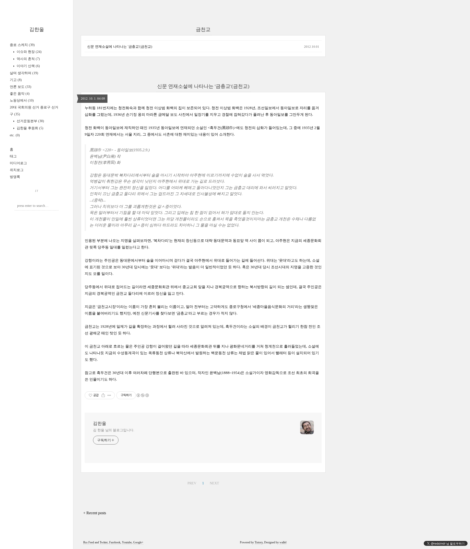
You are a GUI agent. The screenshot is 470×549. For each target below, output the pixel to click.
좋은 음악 (20, 93)
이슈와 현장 (29, 52)
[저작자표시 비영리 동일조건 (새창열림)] (142, 395)
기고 (16, 80)
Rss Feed (88, 542)
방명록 (15, 177)
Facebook (114, 542)
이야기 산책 (28, 66)
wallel (283, 542)
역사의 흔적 (28, 59)
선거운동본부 (30, 121)
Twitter (104, 542)
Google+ (138, 542)
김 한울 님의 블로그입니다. (113, 430)
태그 (13, 156)
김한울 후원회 (29, 128)
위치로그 (17, 170)
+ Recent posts (94, 513)
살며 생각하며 (24, 73)
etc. (15, 135)
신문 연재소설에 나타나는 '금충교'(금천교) (119, 46)
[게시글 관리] (109, 395)
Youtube (127, 542)
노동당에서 (22, 100)
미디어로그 (18, 163)
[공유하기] (103, 395)
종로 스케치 (22, 45)
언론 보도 (20, 87)
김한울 (36, 29)
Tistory (259, 542)
